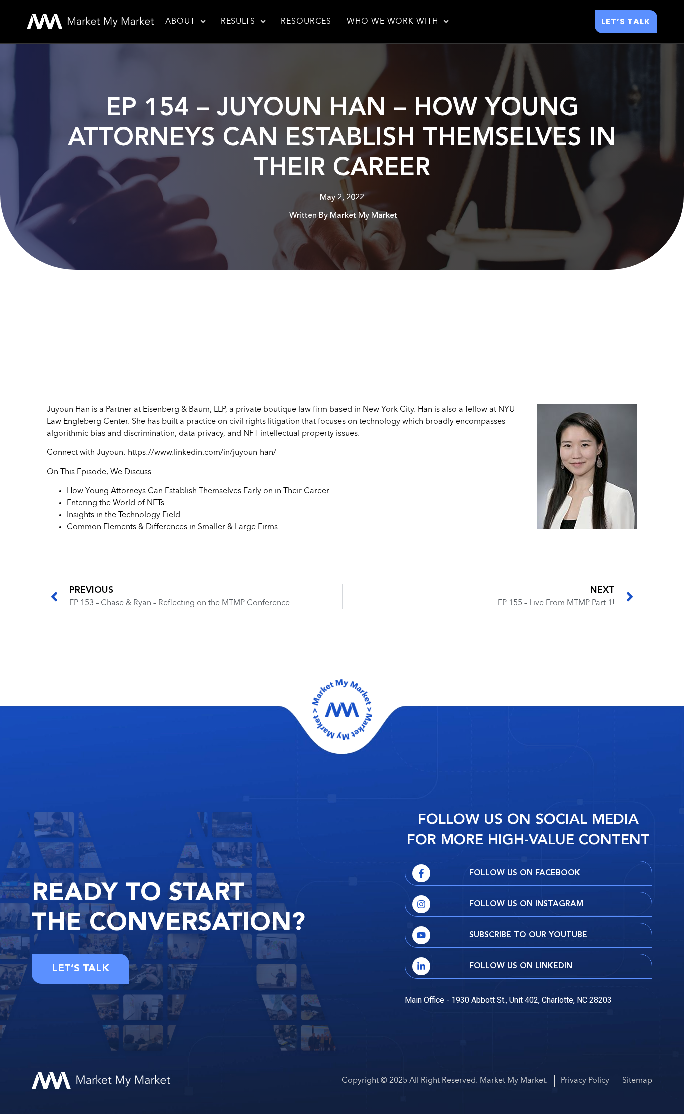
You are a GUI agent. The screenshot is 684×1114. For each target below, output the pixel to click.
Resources (306, 22)
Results (238, 22)
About (180, 22)
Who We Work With (392, 22)
